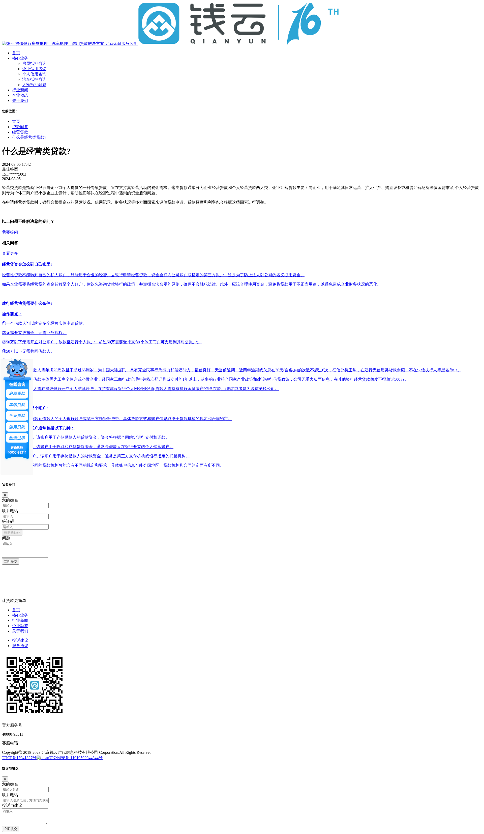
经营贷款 (20, 132)
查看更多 (10, 253)
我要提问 (10, 232)
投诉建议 (20, 640)
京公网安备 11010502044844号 (76, 758)
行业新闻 (20, 620)
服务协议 (20, 646)
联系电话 (10, 511)
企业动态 (20, 626)
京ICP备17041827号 (19, 758)
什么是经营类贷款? (29, 137)
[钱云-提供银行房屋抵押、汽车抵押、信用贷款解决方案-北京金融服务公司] (170, 43)
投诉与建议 (12, 805)
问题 (6, 538)
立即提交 (10, 561)
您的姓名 (10, 500)
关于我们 (20, 631)
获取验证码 (12, 532)
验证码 (8, 521)
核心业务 (20, 615)
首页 (16, 121)
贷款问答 (20, 127)
